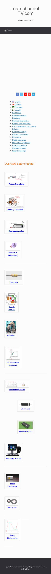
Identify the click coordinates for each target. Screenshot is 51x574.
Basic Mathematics (19, 145)
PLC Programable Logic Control (24, 126)
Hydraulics (16, 118)
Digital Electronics (19, 140)
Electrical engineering (20, 121)
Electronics (16, 137)
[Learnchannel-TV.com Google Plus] (25, 94)
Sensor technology (19, 131)
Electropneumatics (19, 115)
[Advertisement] (25, 65)
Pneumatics (16, 112)
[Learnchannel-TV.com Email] (33, 94)
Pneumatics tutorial (16, 184)
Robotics (15, 129)
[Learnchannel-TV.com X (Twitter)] (21, 94)
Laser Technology (19, 150)
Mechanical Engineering (21, 142)
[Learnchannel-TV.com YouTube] (29, 94)
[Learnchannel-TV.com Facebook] (17, 94)
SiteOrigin (26, 569)
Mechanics (12, 507)
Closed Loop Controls (20, 134)
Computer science (19, 148)
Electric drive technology (21, 123)
